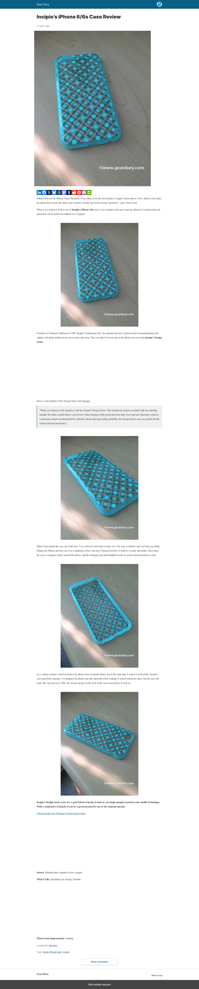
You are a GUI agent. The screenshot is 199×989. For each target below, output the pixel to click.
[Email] (83, 194)
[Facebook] (44, 194)
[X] (49, 194)
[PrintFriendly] (88, 194)
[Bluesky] (54, 194)
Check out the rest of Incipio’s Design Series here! (61, 813)
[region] (99, 371)
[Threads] (59, 194)
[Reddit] (74, 194)
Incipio (86, 400)
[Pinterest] (78, 194)
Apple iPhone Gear (52, 952)
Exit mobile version (99, 984)
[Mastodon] (64, 194)
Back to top (157, 975)
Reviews (53, 945)
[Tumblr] (69, 194)
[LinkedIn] (39, 194)
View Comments (99, 961)
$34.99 (62, 806)
